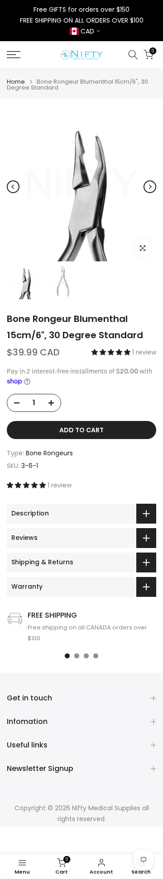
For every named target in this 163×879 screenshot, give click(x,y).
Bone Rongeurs (49, 453)
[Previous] (13, 186)
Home (16, 82)
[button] (111, 352)
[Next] (150, 186)
